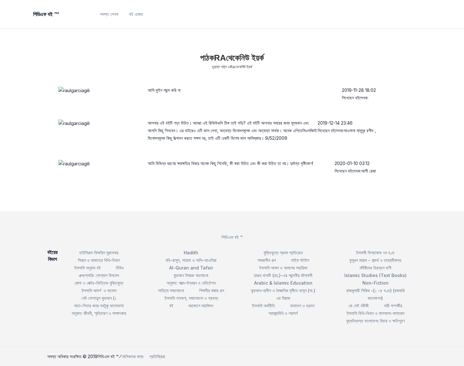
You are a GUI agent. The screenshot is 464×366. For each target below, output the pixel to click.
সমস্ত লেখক (109, 14)
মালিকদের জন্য (132, 356)
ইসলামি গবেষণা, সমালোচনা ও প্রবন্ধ (191, 298)
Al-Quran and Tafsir (191, 267)
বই (171, 305)
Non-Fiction (375, 283)
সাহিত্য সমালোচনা (171, 290)
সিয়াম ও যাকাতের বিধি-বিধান (99, 260)
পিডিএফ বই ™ (232, 237)
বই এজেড (136, 14)
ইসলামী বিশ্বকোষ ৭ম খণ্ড (375, 252)
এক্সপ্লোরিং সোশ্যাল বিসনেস (99, 275)
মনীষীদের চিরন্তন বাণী (375, 267)
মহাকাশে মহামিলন (200, 305)
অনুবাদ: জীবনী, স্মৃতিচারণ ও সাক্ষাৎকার (99, 313)
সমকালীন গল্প (267, 260)
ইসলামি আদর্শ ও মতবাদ (98, 290)
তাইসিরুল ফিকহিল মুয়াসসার (98, 252)
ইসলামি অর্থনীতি (263, 305)
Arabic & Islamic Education (283, 283)
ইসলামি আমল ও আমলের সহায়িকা (283, 267)
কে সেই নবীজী (358, 305)
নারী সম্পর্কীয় (393, 305)
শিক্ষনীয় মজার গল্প (211, 290)
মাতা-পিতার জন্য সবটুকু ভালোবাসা (99, 305)
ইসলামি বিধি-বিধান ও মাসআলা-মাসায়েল (375, 313)
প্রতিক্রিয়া (157, 356)
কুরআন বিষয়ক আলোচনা (191, 275)
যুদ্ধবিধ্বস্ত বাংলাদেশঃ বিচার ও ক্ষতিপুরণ (375, 320)
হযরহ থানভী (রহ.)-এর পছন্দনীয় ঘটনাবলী (283, 275)
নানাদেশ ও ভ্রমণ (302, 305)
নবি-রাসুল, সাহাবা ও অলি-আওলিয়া (191, 260)
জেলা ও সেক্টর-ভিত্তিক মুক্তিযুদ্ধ (98, 283)
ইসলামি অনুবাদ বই (87, 267)
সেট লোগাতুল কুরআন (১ (98, 298)
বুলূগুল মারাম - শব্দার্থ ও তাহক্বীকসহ (375, 260)
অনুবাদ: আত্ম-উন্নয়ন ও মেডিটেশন (191, 283)
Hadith (191, 252)
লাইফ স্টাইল (300, 260)
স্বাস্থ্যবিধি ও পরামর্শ (283, 313)
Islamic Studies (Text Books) (375, 275)
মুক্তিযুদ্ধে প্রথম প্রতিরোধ (283, 252)
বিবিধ (119, 267)
